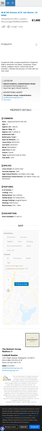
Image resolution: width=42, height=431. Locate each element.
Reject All (23, 427)
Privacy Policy (24, 415)
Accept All (34, 427)
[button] (2, 429)
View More (7, 100)
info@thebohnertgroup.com (13, 97)
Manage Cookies (10, 427)
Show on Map (22, 284)
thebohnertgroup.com (10, 370)
